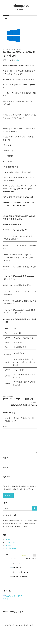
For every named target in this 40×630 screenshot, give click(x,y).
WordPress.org (11, 548)
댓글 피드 (9, 545)
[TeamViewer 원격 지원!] (13, 599)
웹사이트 (6, 476)
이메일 (6, 467)
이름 (5, 458)
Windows (18, 49)
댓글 (5, 426)
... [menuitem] (34, 555)
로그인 (8, 539)
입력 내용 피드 (11, 542)
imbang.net (20, 5)
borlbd (17, 60)
